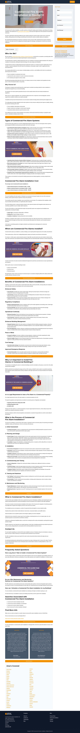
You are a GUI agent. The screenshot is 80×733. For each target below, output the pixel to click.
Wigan (31, 705)
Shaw (31, 675)
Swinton (31, 668)
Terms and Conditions (54, 717)
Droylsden (8, 681)
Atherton (31, 689)
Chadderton (8, 705)
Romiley (12, 618)
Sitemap (51, 721)
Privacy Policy (52, 715)
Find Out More (29, 356)
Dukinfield (8, 683)
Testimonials (26, 719)
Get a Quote (28, 21)
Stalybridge (8, 690)
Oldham (8, 703)
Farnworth (31, 682)
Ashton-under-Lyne (10, 686)
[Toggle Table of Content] (16, 49)
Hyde (7, 679)
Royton (31, 672)
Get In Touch (29, 546)
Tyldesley (31, 687)
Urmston (8, 700)
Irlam (30, 670)
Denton (22, 618)
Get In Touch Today (29, 45)
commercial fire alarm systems (23, 31)
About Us (25, 715)
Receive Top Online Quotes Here (29, 278)
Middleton (8, 707)
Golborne (31, 698)
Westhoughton (32, 694)
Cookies (51, 719)
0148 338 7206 (8, 726)
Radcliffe (31, 677)
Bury (30, 684)
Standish (31, 706)
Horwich (31, 703)
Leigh (31, 691)
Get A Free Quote (29, 661)
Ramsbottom (32, 696)
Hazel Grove (7, 618)
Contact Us (26, 717)
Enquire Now (29, 493)
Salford (7, 695)
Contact (72, 1)
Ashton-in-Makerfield (34, 701)
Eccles (7, 702)
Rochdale (31, 686)
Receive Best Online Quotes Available (29, 193)
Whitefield (31, 674)
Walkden (31, 679)
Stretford (8, 688)
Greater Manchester (10, 684)
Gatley (19, 618)
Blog (24, 721)
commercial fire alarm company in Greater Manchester (22, 56)
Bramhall (16, 618)
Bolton (31, 693)
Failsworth (8, 693)
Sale (7, 691)
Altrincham (8, 698)
